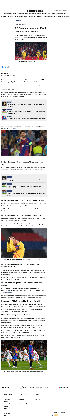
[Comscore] (63, 387)
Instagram (37, 399)
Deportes (39, 13)
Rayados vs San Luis (6, 16)
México (14, 13)
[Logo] (35, 11)
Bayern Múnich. (9, 292)
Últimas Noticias (8, 13)
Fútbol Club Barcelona (20, 24)
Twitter (36, 397)
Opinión (26, 13)
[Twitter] (5, 67)
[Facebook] (2, 67)
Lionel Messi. (12, 128)
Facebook (37, 394)
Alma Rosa (50, 16)
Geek (65, 13)
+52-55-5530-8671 (23, 397)
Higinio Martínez (34, 16)
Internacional (20, 13)
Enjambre (43, 16)
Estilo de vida (32, 13)
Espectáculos (59, 13)
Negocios (44, 13)
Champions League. (31, 226)
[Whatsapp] (8, 67)
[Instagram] (8, 387)
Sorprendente (51, 13)
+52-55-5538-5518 (23, 394)
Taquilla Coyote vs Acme (21, 16)
